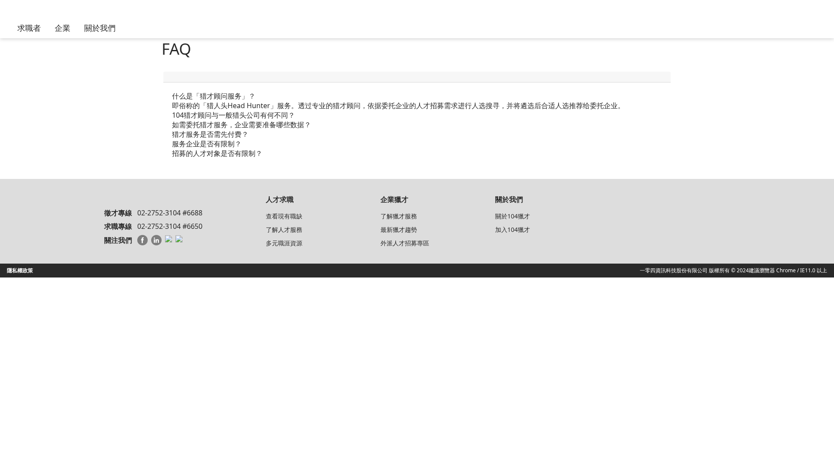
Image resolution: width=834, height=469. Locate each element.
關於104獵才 (512, 216)
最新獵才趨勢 (399, 229)
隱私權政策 (20, 270)
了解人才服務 (284, 229)
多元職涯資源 (284, 243)
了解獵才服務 (399, 216)
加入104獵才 (512, 229)
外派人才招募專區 (405, 243)
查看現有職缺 (284, 216)
